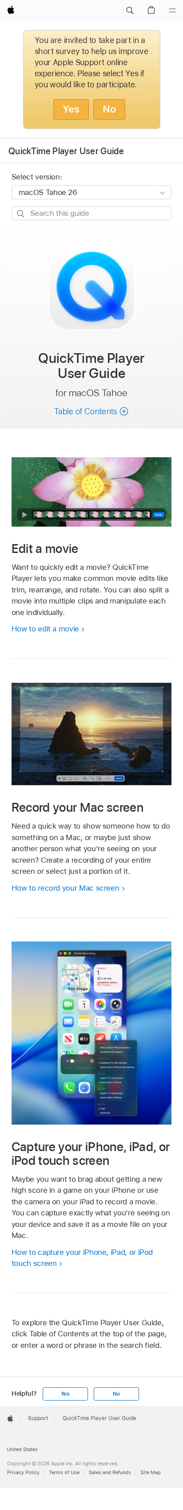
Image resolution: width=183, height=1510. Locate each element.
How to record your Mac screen (65, 887)
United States (22, 1449)
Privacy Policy (23, 1472)
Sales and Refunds (110, 1472)
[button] (129, 10)
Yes (71, 109)
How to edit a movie (45, 628)
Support (38, 1418)
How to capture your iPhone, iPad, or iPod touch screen (82, 1258)
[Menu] (172, 10)
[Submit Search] (21, 213)
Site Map (150, 1472)
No (109, 109)
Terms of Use (64, 1472)
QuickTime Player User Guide (66, 151)
